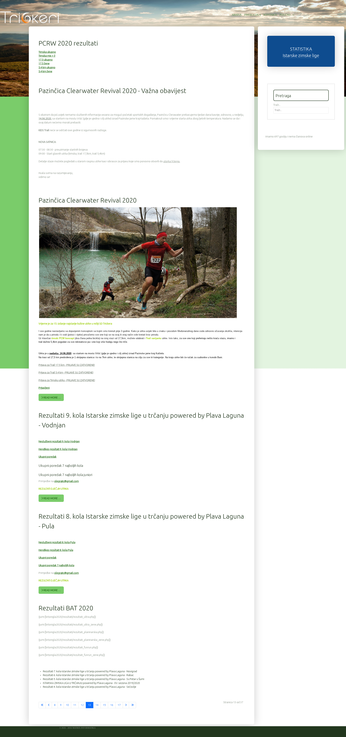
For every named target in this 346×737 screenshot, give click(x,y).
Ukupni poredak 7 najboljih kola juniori (65, 475)
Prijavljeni (44, 387)
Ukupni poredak (47, 456)
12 (82, 705)
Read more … (52, 397)
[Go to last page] (132, 705)
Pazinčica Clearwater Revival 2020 (88, 200)
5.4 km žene (45, 71)
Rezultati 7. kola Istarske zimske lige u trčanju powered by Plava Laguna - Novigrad (90, 671)
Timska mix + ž (47, 55)
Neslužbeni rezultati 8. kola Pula (57, 542)
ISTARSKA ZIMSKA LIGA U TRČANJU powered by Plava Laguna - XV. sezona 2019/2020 (91, 683)
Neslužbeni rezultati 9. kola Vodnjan (59, 441)
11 (74, 705)
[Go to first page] (42, 705)
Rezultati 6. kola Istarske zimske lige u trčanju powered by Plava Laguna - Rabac (88, 675)
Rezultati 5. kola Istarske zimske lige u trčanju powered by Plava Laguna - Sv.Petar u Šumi (93, 679)
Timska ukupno (47, 52)
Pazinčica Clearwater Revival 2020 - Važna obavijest (112, 90)
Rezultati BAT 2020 (66, 608)
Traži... (276, 104)
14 (97, 705)
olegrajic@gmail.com (66, 481)
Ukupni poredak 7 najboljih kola (61, 465)
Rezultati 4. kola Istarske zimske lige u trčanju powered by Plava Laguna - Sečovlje (89, 686)
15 (104, 705)
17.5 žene (44, 63)
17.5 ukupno (46, 59)
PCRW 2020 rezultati (68, 43)
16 (111, 705)
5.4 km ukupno (47, 67)
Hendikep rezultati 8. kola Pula (56, 550)
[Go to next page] (126, 705)
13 (89, 705)
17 (119, 705)
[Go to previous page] (49, 705)
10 (67, 705)
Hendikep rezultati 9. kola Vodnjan (58, 449)
